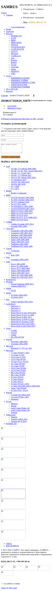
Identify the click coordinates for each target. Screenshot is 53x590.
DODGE (14, 45)
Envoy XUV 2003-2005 (20, 268)
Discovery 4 (15, 311)
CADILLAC (16, 56)
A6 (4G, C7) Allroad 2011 (21, 175)
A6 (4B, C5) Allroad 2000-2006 (23, 169)
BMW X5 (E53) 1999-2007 (22, 211)
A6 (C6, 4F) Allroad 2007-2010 (23, 178)
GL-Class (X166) (18, 366)
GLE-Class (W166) (18, 368)
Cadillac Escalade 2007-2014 (22, 224)
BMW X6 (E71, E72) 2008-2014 (24, 217)
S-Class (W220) (17, 379)
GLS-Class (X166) (18, 370)
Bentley (14, 62)
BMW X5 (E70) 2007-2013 (22, 213)
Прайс (8, 29)
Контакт (9, 91)
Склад (8, 76)
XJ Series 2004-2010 (19, 295)
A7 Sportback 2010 (18, 180)
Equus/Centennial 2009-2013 (22, 284)
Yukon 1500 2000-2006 (20, 271)
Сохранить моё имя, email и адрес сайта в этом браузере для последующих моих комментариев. (26, 130)
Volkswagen (11, 415)
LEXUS (14, 51)
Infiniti (8, 288)
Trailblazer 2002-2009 (19, 244)
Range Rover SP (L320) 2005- (23, 324)
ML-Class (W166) (18, 375)
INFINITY (15, 71)
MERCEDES (16, 43)
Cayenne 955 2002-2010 (20, 395)
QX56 (13, 291)
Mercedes (9, 350)
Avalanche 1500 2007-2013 (22, 233)
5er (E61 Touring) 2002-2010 (22, 200)
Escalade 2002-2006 (19, 226)
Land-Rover (10, 304)
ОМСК (9, 544)
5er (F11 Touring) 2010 (20, 202)
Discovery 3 (15, 308)
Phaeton (14, 417)
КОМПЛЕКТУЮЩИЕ (20, 87)
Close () (4, 588)
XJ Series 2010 (17, 297)
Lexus (8, 328)
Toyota (13, 65)
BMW (13, 40)
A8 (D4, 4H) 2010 (18, 184)
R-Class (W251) (17, 377)
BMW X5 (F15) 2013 (19, 215)
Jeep (12, 58)
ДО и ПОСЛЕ (12, 89)
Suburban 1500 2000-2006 (21, 235)
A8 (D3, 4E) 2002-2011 (20, 182)
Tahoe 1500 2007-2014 (20, 242)
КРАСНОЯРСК (12, 546)
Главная (9, 15)
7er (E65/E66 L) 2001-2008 (22, 206)
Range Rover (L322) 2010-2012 (23, 313)
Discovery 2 (15, 306)
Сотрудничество (18, 27)
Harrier (13, 406)
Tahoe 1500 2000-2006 (20, 240)
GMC (13, 74)
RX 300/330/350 (17, 337)
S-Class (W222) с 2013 (20, 384)
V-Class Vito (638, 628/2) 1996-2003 (25, 386)
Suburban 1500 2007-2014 (21, 237)
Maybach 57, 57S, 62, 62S (21, 348)
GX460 (14, 330)
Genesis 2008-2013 (18, 286)
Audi (8, 166)
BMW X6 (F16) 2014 (19, 220)
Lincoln (9, 339)
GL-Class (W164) (18, 364)
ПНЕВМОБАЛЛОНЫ (20, 78)
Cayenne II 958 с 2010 (20, 397)
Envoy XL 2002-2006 (19, 266)
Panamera (14, 399)
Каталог (9, 34)
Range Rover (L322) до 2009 (22, 315)
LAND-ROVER (17, 49)
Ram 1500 (15, 255)
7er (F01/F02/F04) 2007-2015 (22, 209)
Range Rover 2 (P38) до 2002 (22, 319)
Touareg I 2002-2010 (19, 419)
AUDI (13, 38)
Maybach (14, 54)
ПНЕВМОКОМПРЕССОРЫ (23, 82)
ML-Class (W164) (18, 373)
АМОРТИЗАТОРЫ (19, 85)
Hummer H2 (11, 279)
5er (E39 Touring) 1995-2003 (22, 197)
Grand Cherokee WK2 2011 (22, 302)
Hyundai (9, 282)
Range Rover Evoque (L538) (22, 322)
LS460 (13, 335)
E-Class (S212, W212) (19, 362)
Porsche (14, 60)
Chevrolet (14, 67)
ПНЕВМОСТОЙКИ (19, 80)
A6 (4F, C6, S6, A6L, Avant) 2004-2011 (26, 171)
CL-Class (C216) (17, 355)
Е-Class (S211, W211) (19, 390)
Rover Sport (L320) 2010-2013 (23, 326)
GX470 (14, 333)
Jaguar (13, 69)
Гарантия (10, 31)
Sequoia (14, 413)
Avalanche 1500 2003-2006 (22, 231)
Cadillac (9, 222)
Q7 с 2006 (15, 186)
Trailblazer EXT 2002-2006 (22, 246)
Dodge (8, 253)
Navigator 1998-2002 (19, 342)
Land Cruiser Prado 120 (20, 408)
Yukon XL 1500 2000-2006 (22, 275)
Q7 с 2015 (15, 189)
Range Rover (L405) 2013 (21, 317)
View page (13, 588)
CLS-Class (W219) (18, 359)
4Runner (14, 404)
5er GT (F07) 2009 (18, 204)
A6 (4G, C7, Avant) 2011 (21, 173)
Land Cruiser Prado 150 (20, 410)
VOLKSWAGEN (18, 47)
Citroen (9, 248)
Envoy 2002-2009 (18, 264)
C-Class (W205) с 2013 (20, 353)
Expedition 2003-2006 (19, 260)
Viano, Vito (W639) (18, 388)
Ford (8, 257)
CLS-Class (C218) (18, 357)
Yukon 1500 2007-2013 (20, 273)
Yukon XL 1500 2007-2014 (22, 277)
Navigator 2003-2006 (19, 344)
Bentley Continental (18, 193)
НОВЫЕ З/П (16, 36)
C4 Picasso (15, 251)
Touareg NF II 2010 (18, 421)
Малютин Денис (14, 108)
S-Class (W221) (17, 381)
